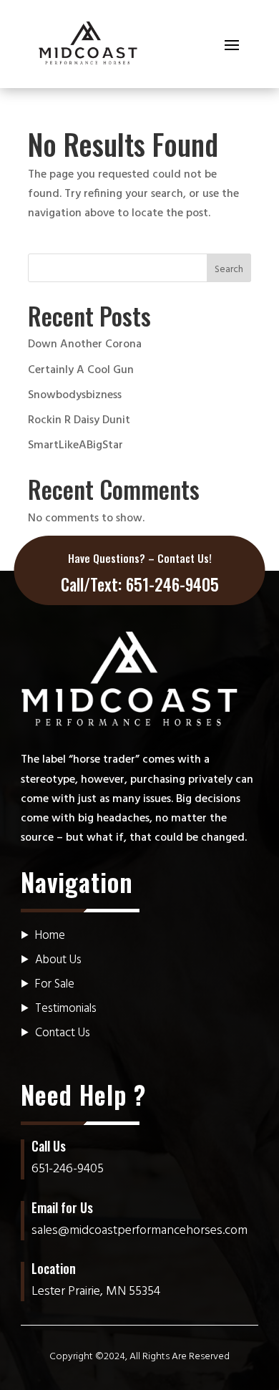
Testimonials (66, 1008)
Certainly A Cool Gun (81, 370)
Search (229, 269)
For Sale (54, 984)
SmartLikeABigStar (75, 445)
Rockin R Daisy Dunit (79, 420)
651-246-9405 (172, 584)
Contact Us (62, 1033)
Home (50, 935)
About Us (58, 960)
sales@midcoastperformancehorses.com (139, 1230)
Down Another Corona (85, 344)
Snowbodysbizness (75, 395)
